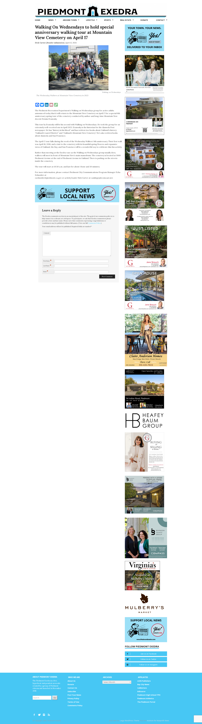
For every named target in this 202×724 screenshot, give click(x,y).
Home (37, 20)
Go (55, 697)
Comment (46, 233)
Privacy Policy (73, 698)
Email (45, 271)
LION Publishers (144, 681)
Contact (160, 20)
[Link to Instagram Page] (44, 713)
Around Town (70, 20)
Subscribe (72, 691)
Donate (144, 20)
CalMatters (142, 688)
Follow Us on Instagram (148, 665)
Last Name (47, 265)
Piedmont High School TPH (148, 695)
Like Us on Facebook (148, 654)
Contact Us (72, 688)
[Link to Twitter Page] (40, 713)
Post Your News (74, 695)
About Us (71, 681)
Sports (107, 20)
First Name (47, 260)
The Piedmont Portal (146, 702)
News (51, 20)
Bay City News (143, 684)
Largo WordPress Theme (129, 720)
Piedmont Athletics (145, 698)
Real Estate (126, 20)
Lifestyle (90, 20)
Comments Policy (94, 223)
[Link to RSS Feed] (49, 713)
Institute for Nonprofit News (158, 720)
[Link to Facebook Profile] (35, 713)
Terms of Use (73, 702)
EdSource (141, 691)
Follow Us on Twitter (148, 659)
